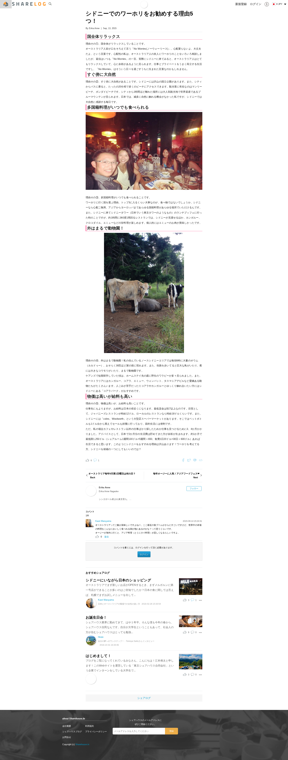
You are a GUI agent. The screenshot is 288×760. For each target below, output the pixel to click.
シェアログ (144, 698)
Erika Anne (94, 28)
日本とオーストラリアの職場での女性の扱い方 (119, 604)
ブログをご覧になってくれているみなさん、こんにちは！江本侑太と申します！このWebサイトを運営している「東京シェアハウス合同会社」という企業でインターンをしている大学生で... (130, 665)
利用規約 (89, 726)
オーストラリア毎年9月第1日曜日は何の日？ (112, 475)
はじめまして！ (98, 656)
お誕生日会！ (96, 617)
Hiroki (101, 637)
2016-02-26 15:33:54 (151, 604)
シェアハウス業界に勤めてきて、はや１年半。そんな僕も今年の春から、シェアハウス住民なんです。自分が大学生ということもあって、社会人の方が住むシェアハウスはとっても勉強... (130, 627)
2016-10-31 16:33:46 (109, 645)
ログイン (144, 554)
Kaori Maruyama (103, 521)
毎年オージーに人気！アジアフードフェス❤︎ (176, 475)
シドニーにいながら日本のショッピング (118, 580)
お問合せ (66, 737)
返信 (106, 536)
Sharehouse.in (82, 744)
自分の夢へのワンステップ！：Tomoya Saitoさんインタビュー (126, 641)
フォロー (194, 488)
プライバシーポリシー (96, 731)
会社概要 (66, 726)
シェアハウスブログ (72, 731)
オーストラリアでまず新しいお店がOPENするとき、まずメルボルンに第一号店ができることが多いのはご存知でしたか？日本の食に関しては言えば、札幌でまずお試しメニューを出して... (130, 590)
